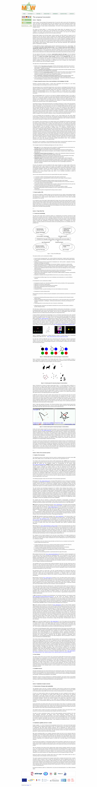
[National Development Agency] (45, 781)
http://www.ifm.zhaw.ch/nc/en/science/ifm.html (61, 652)
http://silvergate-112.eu (44, 518)
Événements (55, 13)
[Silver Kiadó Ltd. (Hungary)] (60, 774)
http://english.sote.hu (47, 577)
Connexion (28, 22)
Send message (28, 19)
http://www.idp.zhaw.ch (37, 652)
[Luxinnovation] (54, 781)
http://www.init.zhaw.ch (47, 652)
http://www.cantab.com (43, 318)
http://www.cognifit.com (46, 430)
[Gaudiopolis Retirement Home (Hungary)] (51, 774)
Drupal (28, 785)
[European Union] (24, 781)
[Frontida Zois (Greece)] (45, 774)
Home (24, 13)
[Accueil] (29, 7)
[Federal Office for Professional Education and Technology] (71, 781)
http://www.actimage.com (45, 481)
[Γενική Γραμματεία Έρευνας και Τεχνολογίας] (63, 781)
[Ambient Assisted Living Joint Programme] (31, 781)
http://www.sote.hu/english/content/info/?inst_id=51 (43, 596)
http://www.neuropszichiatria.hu (39, 464)
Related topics (64, 13)
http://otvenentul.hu (57, 604)
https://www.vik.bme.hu (53, 507)
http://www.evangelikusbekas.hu (52, 554)
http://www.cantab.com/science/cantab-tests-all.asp (57, 336)
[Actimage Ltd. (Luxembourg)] (38, 774)
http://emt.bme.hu (59, 516)
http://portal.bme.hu (58, 504)
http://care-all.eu (36, 519)
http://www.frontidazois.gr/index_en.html (49, 525)
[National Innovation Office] (38, 781)
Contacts (72, 13)
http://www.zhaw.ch (54, 621)
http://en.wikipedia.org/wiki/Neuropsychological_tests (64, 324)
